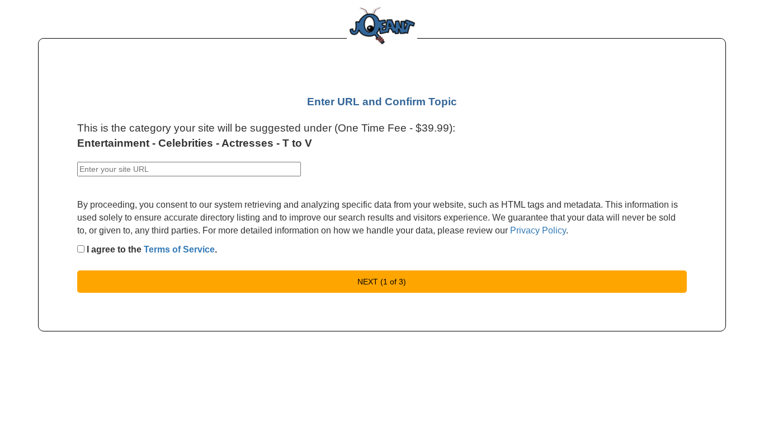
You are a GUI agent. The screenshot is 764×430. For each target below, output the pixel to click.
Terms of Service (179, 249)
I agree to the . (150, 249)
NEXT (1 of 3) (381, 281)
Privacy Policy (538, 230)
